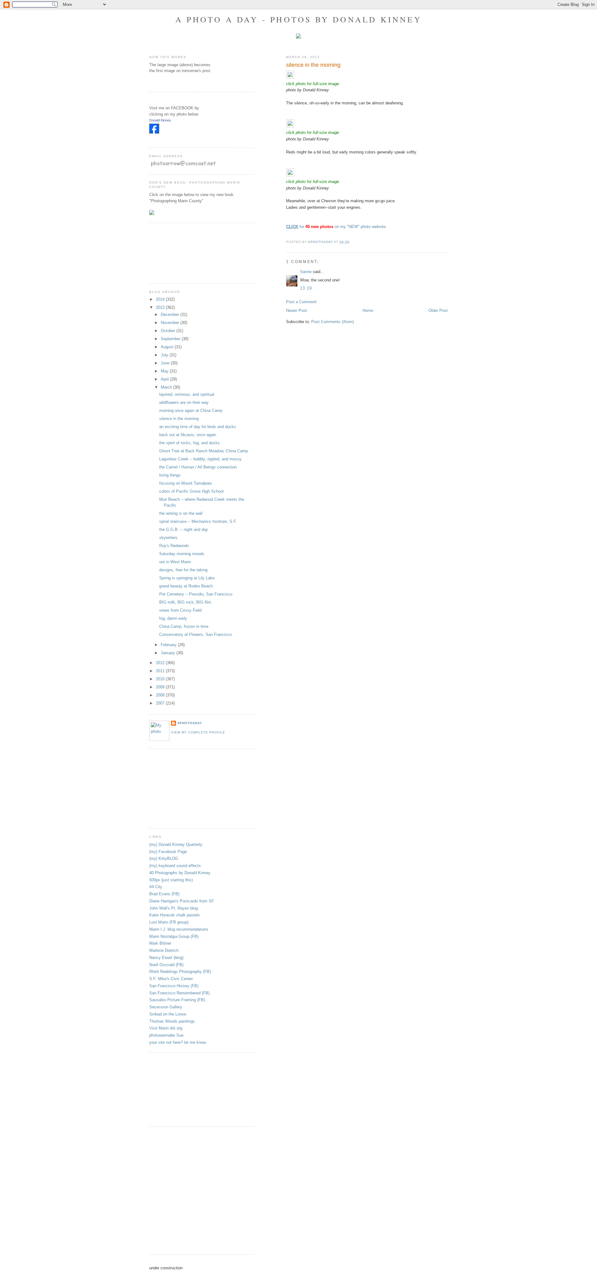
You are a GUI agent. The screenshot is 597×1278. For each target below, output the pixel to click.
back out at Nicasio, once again (187, 434)
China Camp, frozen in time (183, 626)
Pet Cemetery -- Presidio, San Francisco (195, 594)
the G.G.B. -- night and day (183, 529)
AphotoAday (189, 723)
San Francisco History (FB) (173, 986)
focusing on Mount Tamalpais (185, 483)
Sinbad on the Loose (167, 1014)
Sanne (306, 271)
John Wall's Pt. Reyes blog (173, 908)
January (168, 652)
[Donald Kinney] (154, 132)
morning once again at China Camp (190, 410)
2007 (161, 703)
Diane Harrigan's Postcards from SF (181, 901)
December (170, 314)
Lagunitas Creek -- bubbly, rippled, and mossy (200, 459)
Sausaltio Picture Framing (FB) (177, 999)
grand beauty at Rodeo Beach (186, 586)
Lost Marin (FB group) (168, 922)
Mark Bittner (160, 943)
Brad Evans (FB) (164, 894)
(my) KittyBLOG (163, 858)
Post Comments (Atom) (332, 321)
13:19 (306, 288)
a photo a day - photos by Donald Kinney (298, 19)
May (165, 371)
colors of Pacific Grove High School (191, 491)
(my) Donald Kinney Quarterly (175, 844)
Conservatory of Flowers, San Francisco (195, 634)
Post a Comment (301, 301)
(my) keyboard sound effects (175, 865)
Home (368, 310)
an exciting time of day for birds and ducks (197, 426)
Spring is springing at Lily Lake (187, 578)
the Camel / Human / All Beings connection (198, 467)
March (167, 387)
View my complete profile (198, 732)
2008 (161, 695)
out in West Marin (175, 561)
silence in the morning (179, 418)
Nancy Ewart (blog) (166, 957)
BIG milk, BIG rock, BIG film (185, 602)
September (171, 338)
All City (155, 886)
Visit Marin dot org (165, 1028)
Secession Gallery (165, 1007)
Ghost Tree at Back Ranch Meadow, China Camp (203, 451)
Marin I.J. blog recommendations (178, 929)
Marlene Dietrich (163, 950)
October (168, 330)
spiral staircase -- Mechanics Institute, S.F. (198, 521)
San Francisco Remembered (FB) (179, 993)
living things (170, 475)
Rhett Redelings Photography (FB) (180, 971)
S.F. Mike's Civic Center (171, 978)
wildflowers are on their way (184, 402)
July (165, 355)
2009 (161, 687)
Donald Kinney (160, 120)
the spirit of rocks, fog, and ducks (189, 442)
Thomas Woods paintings (172, 1021)
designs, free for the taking (183, 570)
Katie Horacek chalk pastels (174, 915)
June (166, 363)
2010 (161, 679)
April (165, 379)
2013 (161, 307)
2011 (161, 671)
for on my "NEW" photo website (336, 226)
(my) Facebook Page (168, 851)
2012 (161, 662)
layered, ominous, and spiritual (186, 394)
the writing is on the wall (180, 513)
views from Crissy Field (180, 610)
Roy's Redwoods (174, 545)
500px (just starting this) (171, 880)
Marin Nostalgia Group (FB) (173, 936)
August (168, 347)
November (170, 322)
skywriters (168, 537)
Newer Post (296, 310)
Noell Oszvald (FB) (166, 964)
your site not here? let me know (177, 1042)
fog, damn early (173, 618)
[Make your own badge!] (149, 138)
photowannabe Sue (166, 1035)
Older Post (438, 310)
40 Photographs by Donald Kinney (180, 872)
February (169, 644)
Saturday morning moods (181, 553)
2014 (161, 299)
